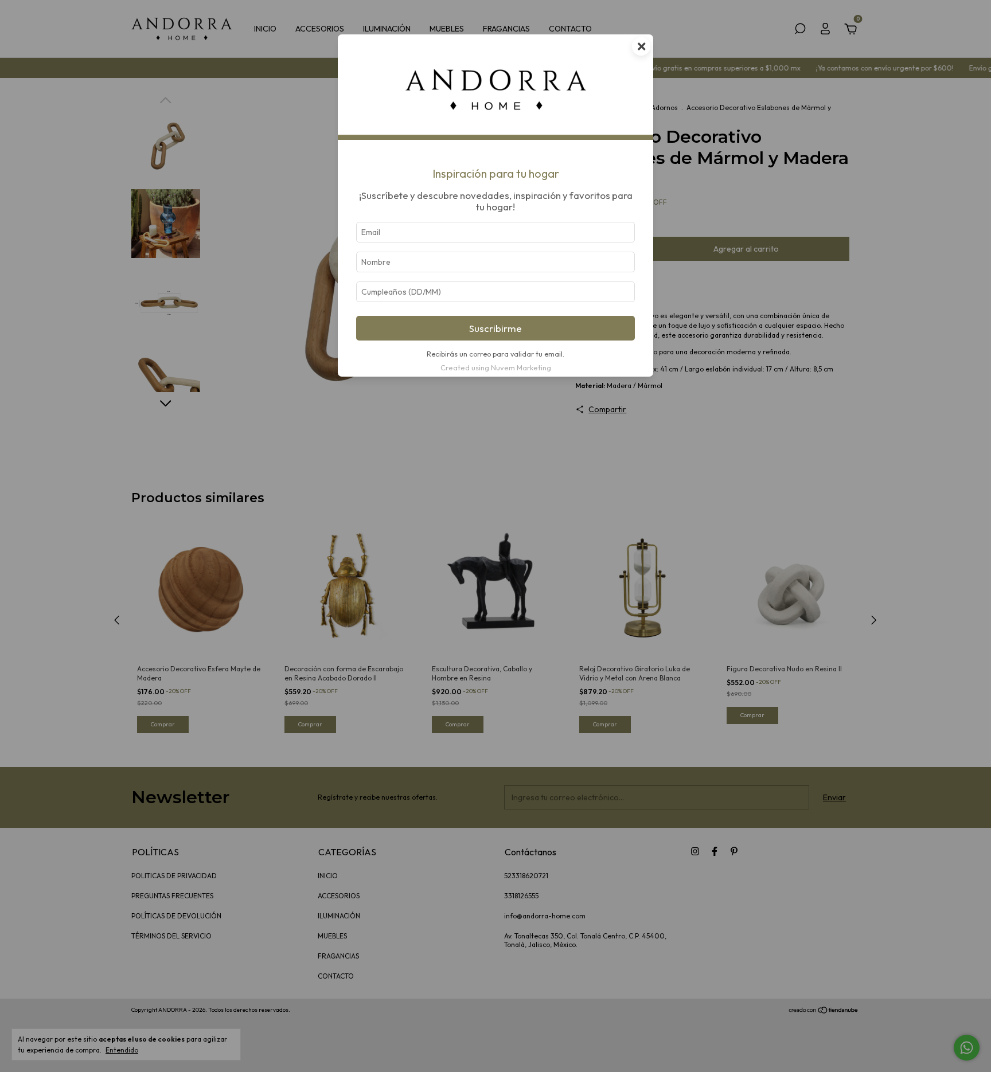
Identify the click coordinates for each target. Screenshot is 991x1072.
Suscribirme (495, 328)
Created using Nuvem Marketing (495, 367)
